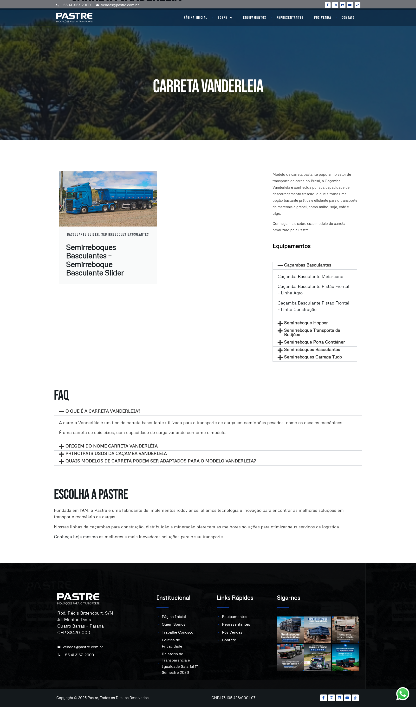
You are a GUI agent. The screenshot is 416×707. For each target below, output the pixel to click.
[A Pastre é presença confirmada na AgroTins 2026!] (345, 657)
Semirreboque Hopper (306, 322)
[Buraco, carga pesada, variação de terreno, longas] (317, 629)
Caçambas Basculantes (307, 264)
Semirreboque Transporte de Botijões (312, 332)
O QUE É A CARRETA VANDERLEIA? (102, 411)
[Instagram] (335, 5)
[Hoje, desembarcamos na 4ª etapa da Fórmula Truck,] (317, 657)
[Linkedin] (342, 5)
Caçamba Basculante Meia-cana (310, 276)
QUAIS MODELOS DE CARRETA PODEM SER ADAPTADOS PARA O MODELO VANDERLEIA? (160, 460)
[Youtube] (350, 5)
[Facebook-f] (328, 5)
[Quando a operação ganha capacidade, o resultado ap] (290, 629)
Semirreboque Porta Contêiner (314, 341)
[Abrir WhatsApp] (404, 695)
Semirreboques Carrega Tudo (313, 356)
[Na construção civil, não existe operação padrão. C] (345, 629)
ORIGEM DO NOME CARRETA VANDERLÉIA (111, 445)
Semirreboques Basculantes (312, 349)
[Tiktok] (357, 5)
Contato (348, 17)
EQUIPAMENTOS (254, 17)
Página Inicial (196, 17)
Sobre (223, 17)
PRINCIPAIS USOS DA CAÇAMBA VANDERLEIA (116, 453)
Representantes (290, 17)
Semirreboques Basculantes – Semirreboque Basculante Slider (95, 259)
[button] (315, 265)
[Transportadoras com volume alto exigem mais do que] (290, 657)
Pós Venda (322, 17)
